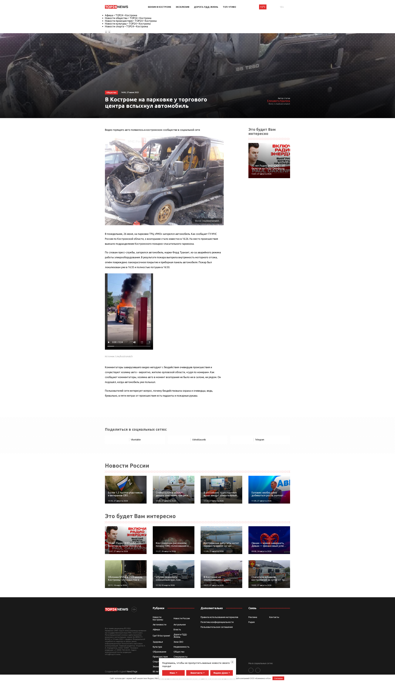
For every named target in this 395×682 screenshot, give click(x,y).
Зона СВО (178, 642)
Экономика (158, 666)
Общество (179, 652)
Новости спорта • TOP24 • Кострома (126, 26)
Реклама (252, 617)
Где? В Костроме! (161, 635)
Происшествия (160, 656)
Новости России (182, 618)
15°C (262, 7)
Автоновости (159, 624)
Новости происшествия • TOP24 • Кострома (131, 20)
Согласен (278, 678)
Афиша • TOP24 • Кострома (121, 15)
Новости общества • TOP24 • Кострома (128, 18)
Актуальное (180, 624)
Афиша (156, 629)
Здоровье (158, 642)
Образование (159, 652)
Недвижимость (181, 647)
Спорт (156, 661)
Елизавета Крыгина (278, 100)
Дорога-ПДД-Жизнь (206, 7)
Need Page (132, 671)
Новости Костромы (158, 618)
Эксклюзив (182, 7)
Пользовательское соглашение (217, 627)
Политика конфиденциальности (217, 622)
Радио (251, 622)
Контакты (274, 617)
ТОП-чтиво (229, 7)
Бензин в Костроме (159, 7)
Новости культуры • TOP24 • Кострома (128, 23)
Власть (177, 629)
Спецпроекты (180, 656)
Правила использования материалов (219, 617)
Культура (157, 647)
